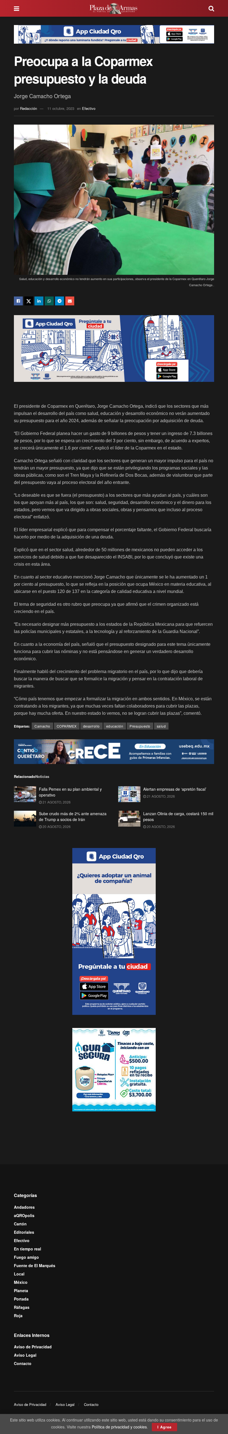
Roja (18, 1315)
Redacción (28, 108)
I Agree (164, 1427)
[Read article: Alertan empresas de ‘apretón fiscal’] (129, 794)
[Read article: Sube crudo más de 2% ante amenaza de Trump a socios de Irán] (25, 819)
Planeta (21, 1290)
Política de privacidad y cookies (119, 1427)
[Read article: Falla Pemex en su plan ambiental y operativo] (25, 794)
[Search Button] (211, 8)
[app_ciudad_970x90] (114, 33)
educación (114, 726)
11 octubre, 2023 (60, 108)
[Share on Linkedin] (38, 300)
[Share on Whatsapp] (49, 300)
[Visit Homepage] (114, 8)
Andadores (24, 1207)
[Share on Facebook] (18, 300)
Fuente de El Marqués (34, 1265)
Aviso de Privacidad (33, 1346)
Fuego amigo (26, 1257)
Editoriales (24, 1232)
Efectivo (88, 108)
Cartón (20, 1224)
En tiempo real (27, 1249)
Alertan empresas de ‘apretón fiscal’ (174, 789)
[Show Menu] (16, 8)
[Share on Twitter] (28, 300)
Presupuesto (140, 726)
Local (19, 1274)
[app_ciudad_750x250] (114, 348)
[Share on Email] (69, 300)
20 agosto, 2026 (56, 826)
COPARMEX (67, 726)
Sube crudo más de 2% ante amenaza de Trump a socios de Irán (72, 816)
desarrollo (91, 726)
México (21, 1282)
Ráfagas (21, 1307)
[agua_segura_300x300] (114, 1069)
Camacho (42, 726)
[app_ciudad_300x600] (114, 931)
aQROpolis (24, 1215)
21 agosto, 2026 (56, 802)
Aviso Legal (25, 1355)
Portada (21, 1299)
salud (161, 726)
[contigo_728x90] (114, 751)
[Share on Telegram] (59, 300)
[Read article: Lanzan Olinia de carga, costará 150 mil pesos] (129, 819)
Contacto (22, 1363)
